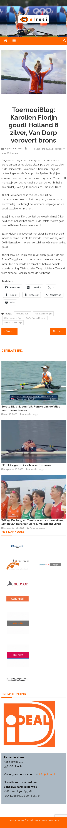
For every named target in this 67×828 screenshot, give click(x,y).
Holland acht (22, 313)
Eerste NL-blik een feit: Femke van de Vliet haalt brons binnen (30, 408)
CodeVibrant (33, 824)
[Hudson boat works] (17, 583)
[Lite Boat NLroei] (17, 679)
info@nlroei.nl (47, 774)
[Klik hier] (18, 623)
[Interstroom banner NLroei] (17, 564)
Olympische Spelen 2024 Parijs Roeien (25, 318)
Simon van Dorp (13, 322)
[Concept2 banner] (17, 546)
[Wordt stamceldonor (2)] (18, 656)
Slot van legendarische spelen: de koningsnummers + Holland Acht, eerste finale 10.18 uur (12, 331)
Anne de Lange (30, 414)
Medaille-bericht (53, 149)
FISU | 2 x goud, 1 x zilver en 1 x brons (26, 465)
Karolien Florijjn (43, 313)
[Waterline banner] (50, 564)
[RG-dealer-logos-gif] (17, 598)
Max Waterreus (9, 153)
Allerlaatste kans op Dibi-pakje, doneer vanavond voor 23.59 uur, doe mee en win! (59, 331)
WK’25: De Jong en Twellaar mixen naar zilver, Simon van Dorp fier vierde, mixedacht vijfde (32, 522)
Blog (37, 149)
